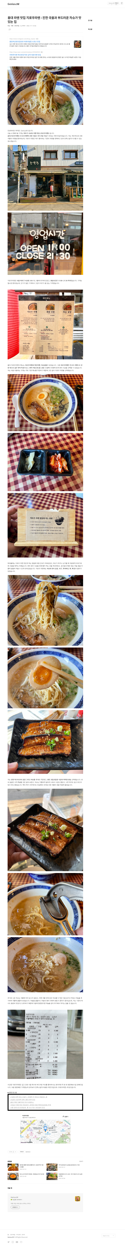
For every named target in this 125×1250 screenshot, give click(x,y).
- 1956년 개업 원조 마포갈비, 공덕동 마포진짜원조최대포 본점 (30, 1105)
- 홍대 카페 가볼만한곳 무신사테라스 (21, 1102)
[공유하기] (13, 1151)
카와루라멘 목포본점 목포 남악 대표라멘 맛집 (25, 55)
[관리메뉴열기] (121, 3)
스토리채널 (12, 1235)
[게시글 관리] (15, 1151)
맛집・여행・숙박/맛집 (13, 26)
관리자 (23, 1235)
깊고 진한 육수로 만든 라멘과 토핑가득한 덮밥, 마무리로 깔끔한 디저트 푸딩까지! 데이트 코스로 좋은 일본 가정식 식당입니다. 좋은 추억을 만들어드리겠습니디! (40, 45)
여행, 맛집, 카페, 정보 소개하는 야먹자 (21, 1203)
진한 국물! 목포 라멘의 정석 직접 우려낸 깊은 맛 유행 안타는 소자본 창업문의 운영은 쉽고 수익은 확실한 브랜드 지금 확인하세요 (45, 58)
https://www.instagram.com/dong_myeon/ (22, 39)
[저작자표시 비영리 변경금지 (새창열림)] (27, 1152)
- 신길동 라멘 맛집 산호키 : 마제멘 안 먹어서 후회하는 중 (28, 1097)
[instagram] (13, 1242)
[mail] (21, 1242)
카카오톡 (18, 1235)
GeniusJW (13, 4)
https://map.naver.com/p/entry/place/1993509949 (25, 52)
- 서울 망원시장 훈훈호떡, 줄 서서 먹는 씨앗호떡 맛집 (27, 1108)
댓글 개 (10, 1188)
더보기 (81, 1161)
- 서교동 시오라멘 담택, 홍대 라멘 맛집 (22, 1100)
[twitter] (9, 1242)
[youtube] (17, 1242)
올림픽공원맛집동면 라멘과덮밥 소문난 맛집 (25, 41)
